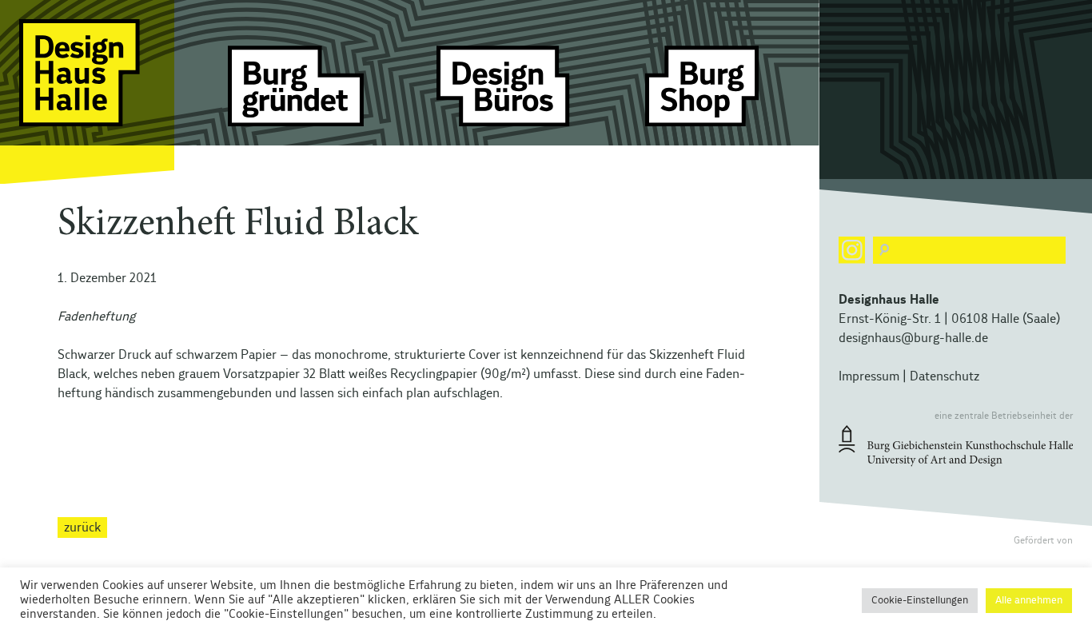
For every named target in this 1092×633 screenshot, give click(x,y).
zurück (82, 527)
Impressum (869, 376)
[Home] (87, 92)
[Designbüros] (504, 92)
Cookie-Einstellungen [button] (919, 600)
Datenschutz (944, 376)
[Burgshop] (713, 92)
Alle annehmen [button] (1028, 600)
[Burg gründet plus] (296, 92)
